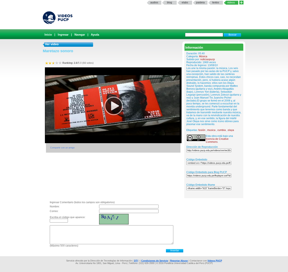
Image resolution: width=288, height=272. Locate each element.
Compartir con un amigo (62, 147)
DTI (136, 260)
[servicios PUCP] (241, 3)
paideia (200, 2)
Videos (231, 2)
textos (215, 2)
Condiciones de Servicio (154, 260)
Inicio (48, 34)
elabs (185, 2)
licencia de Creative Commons (217, 140)
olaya (231, 130)
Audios (154, 2)
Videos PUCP (214, 260)
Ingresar (63, 34)
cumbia (221, 130)
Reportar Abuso (179, 260)
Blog (169, 2)
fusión (201, 130)
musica (211, 130)
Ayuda (95, 34)
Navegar (79, 34)
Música (203, 56)
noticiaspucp (207, 59)
